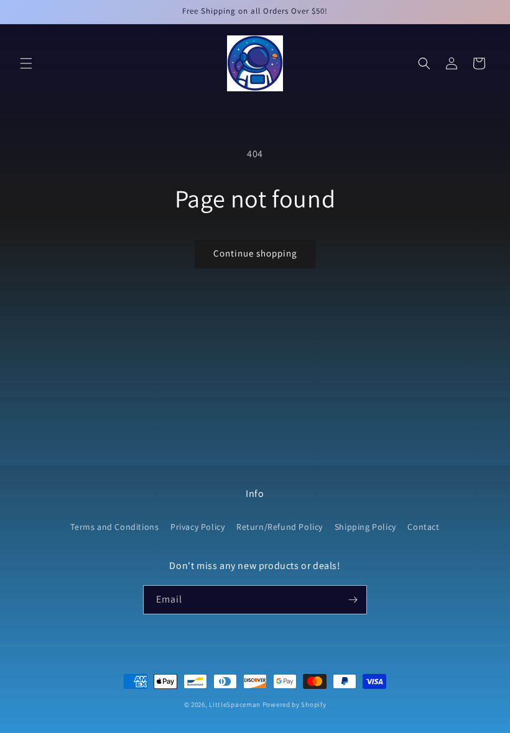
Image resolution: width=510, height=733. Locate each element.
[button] (26, 63)
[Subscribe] (352, 599)
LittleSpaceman (235, 704)
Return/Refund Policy (279, 526)
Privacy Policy (197, 526)
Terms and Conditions (114, 526)
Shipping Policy (365, 526)
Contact (423, 526)
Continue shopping (255, 253)
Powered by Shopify (294, 704)
